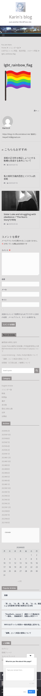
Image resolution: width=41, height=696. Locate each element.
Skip (24, 691)
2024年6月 (6, 473)
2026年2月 (6, 431)
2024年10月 (6, 461)
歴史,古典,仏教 (7, 408)
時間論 (4, 397)
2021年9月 (6, 522)
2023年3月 (6, 499)
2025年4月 (6, 446)
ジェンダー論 (7, 389)
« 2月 (20, 581)
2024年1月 (6, 484)
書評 (3, 401)
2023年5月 (6, 496)
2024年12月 (6, 457)
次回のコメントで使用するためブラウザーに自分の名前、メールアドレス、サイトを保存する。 (20, 315)
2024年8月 (6, 469)
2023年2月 (6, 503)
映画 (3, 393)
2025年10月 (6, 434)
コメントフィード (8, 656)
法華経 (4, 416)
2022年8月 (6, 511)
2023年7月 (6, 492)
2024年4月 (6, 480)
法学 (3, 412)
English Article (7, 386)
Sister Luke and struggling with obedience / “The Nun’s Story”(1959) (20, 217)
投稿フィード (7, 652)
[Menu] (3, 35)
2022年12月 (6, 507)
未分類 (4, 405)
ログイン (5, 648)
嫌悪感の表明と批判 (9, 342)
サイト (4, 300)
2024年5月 (6, 477)
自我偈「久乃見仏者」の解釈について (16, 362)
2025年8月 (6, 438)
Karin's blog (20, 17)
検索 (36, 370)
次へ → (36, 110)
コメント (6, 250)
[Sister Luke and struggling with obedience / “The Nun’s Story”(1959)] (20, 192)
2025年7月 (6, 442)
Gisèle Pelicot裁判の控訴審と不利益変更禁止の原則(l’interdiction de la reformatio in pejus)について (20, 348)
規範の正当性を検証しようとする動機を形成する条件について (19, 159)
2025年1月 (6, 454)
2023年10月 (6, 488)
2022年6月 (6, 519)
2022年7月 (6, 515)
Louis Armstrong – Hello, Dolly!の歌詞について (20, 355)
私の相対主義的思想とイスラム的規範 (19, 177)
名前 (3, 279)
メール (4, 289)
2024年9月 (6, 465)
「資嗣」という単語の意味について (15, 359)
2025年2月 (6, 450)
